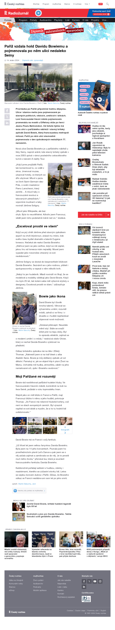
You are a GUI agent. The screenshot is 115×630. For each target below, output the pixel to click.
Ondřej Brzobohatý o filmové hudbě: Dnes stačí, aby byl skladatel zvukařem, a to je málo (100, 167)
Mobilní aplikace (40, 590)
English (103, 611)
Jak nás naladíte (64, 580)
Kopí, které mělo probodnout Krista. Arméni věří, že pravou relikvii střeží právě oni (101, 289)
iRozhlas (36, 4)
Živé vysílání (84, 102)
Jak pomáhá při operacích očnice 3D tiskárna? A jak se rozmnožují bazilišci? (101, 198)
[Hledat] (107, 4)
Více (105, 20)
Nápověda (62, 584)
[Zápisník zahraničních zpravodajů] (57, 31)
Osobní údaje (80, 611)
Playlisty (58, 20)
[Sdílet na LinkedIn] (7, 122)
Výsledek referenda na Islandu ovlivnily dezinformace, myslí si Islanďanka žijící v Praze (42, 552)
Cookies (70, 611)
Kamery (76, 20)
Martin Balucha (53, 103)
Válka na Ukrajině (16, 580)
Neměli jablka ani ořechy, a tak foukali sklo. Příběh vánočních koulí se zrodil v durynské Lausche (100, 254)
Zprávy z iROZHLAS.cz (15, 529)
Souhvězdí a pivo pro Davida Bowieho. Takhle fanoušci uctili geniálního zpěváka (49, 515)
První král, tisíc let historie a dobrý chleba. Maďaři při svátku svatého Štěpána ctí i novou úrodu (101, 272)
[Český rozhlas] (14, 4)
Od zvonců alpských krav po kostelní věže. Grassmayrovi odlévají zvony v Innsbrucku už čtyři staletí (100, 234)
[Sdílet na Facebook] (7, 110)
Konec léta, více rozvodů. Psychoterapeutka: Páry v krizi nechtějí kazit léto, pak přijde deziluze (70, 552)
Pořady (33, 20)
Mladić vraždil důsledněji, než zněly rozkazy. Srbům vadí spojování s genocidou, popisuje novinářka (15, 553)
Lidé (67, 20)
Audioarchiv (45, 20)
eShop (11, 590)
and (33, 484)
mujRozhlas (56, 4)
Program (46, 4)
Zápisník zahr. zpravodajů (32, 60)
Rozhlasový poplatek (66, 597)
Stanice (67, 4)
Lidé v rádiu (62, 587)
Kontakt (61, 594)
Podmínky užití (92, 611)
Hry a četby (84, 86)
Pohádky (83, 94)
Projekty (95, 20)
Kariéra (60, 590)
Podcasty (37, 587)
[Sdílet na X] (7, 116)
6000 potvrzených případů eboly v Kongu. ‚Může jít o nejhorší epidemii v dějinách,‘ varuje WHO (98, 552)
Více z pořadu (85, 224)
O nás (85, 20)
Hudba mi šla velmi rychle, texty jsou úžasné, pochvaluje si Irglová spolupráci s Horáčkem (101, 132)
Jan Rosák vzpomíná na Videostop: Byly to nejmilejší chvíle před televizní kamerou (101, 149)
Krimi (82, 90)
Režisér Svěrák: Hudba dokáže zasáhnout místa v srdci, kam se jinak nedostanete (101, 184)
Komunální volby (16, 584)
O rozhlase (77, 4)
